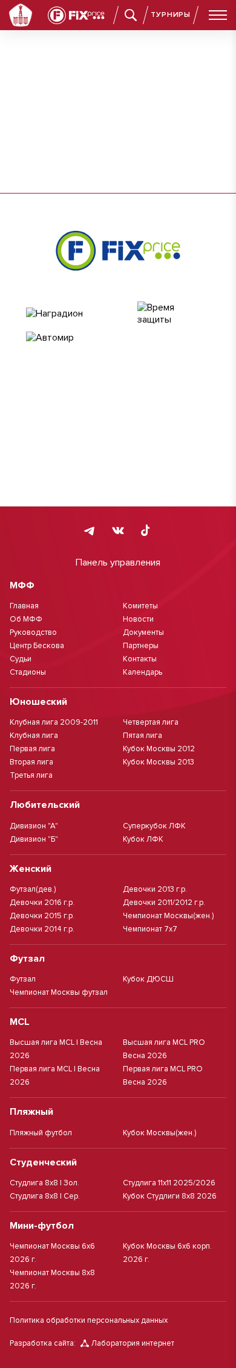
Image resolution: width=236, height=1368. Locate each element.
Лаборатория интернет (132, 1343)
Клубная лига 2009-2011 (54, 722)
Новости (138, 619)
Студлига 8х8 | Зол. (44, 1183)
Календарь (142, 672)
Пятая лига (142, 735)
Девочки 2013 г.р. (155, 889)
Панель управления (118, 562)
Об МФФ (26, 619)
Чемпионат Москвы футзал (59, 992)
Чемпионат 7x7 (150, 929)
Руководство (33, 632)
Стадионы (28, 672)
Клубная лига (34, 735)
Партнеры (141, 646)
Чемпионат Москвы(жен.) (168, 916)
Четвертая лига (151, 722)
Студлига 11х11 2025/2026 (169, 1183)
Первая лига (32, 749)
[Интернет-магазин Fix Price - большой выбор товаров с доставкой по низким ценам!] (118, 250)
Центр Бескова (37, 646)
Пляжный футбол (41, 1133)
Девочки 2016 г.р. (42, 902)
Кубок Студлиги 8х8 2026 (170, 1196)
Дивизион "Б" (34, 839)
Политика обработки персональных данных (89, 1320)
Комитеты (140, 606)
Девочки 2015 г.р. (42, 916)
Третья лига (31, 775)
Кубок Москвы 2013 (158, 762)
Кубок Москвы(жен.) (159, 1133)
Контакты (140, 659)
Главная (24, 606)
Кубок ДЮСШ (148, 979)
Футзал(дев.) (33, 889)
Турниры (171, 14)
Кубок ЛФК (143, 839)
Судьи (20, 659)
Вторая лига (31, 762)
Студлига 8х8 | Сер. (45, 1196)
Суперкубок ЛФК (154, 826)
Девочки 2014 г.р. (42, 929)
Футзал (23, 979)
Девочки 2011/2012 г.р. (164, 902)
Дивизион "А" (34, 826)
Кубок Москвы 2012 (159, 749)
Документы (143, 632)
